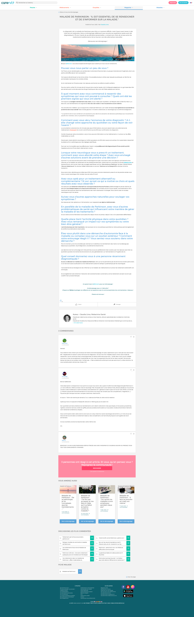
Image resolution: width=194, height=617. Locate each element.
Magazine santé (104, 587)
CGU (82, 594)
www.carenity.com (79, 603)
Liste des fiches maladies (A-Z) (107, 594)
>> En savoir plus (78, 322)
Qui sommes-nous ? (64, 587)
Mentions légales (84, 593)
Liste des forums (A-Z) (106, 593)
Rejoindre (173, 2)
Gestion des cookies (85, 595)
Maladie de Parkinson (68, 571)
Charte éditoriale (84, 590)
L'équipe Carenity (64, 590)
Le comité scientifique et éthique (67, 595)
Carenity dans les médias (86, 589)
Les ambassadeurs (64, 591)
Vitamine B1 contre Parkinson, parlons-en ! (111, 538)
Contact (82, 596)
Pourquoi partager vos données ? (67, 589)
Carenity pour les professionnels (88, 598)
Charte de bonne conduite (86, 591)
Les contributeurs (64, 594)
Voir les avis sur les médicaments (108, 591)
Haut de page (131, 577)
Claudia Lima (105, 24)
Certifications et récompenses (87, 587)
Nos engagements (64, 598)
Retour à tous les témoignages (69, 12)
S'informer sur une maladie (107, 590)
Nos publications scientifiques (67, 596)
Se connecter (183, 2)
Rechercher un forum (106, 589)
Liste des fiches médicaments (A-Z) (109, 595)
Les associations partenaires (66, 593)
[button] (33, 8)
